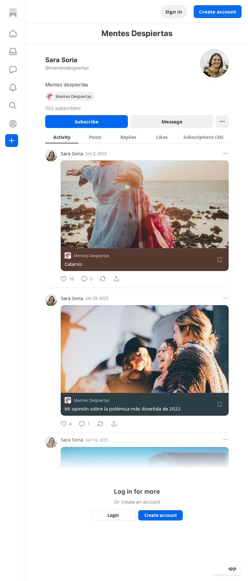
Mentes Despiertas (91, 255)
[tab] (61, 137)
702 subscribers (63, 108)
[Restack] (102, 279)
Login (113, 515)
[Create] (11, 140)
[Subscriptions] (13, 51)
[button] (13, 33)
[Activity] (13, 87)
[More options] (225, 153)
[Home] (13, 13)
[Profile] (13, 123)
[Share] (116, 279)
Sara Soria (72, 153)
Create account (217, 11)
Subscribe (86, 121)
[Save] (219, 260)
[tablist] (137, 137)
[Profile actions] (222, 121)
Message (171, 121)
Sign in (173, 11)
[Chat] (13, 69)
